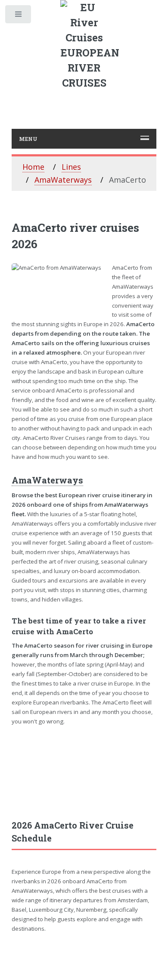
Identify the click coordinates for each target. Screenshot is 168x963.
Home (33, 167)
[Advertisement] (84, 772)
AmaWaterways (63, 180)
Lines (71, 167)
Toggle (18, 16)
